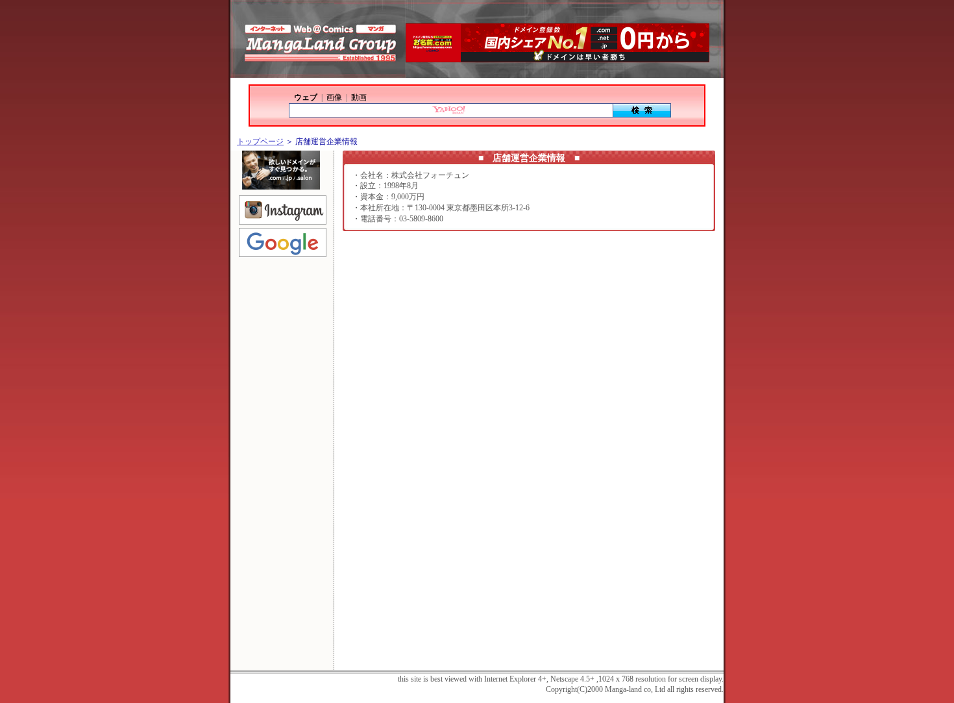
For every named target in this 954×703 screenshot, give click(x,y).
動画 (359, 97)
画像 (334, 97)
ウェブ (305, 97)
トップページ (260, 141)
